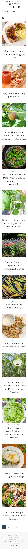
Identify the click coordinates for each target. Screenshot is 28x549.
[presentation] (14, 34)
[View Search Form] (25, 11)
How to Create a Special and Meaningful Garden (14, 265)
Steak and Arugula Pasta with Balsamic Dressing (14, 515)
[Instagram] (5, 11)
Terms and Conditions (14, 535)
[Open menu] (14, 11)
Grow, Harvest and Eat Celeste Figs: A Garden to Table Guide (14, 135)
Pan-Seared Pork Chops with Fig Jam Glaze (14, 54)
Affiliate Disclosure (10, 539)
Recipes (7, 47)
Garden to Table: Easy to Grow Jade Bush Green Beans (14, 223)
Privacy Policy (14, 537)
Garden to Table (17, 47)
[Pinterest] (8, 11)
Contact (21, 539)
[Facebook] (3, 11)
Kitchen (17, 216)
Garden (10, 216)
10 (19, 527)
